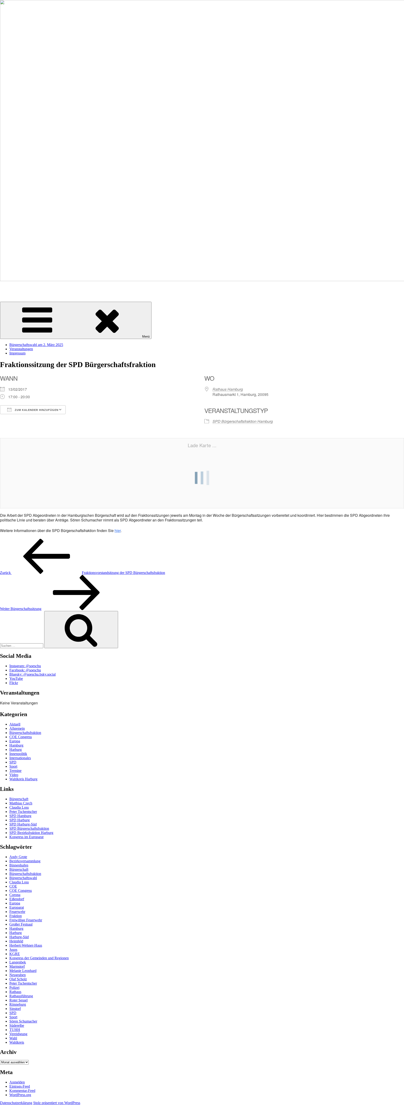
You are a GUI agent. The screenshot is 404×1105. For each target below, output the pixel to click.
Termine (15, 771)
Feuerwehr (17, 912)
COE (13, 886)
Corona (14, 895)
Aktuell (14, 724)
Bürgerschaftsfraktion (25, 733)
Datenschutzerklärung (16, 1103)
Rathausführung (21, 996)
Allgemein (17, 728)
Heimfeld (16, 941)
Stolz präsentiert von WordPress (56, 1103)
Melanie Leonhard (22, 971)
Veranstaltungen (21, 349)
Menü (146, 336)
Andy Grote (18, 857)
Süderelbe (16, 1025)
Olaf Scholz (18, 979)
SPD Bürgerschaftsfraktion (29, 828)
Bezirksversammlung (24, 861)
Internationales (20, 758)
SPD (12, 762)
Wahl (13, 1038)
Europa (14, 741)
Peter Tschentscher (23, 812)
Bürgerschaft (18, 799)
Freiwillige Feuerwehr (25, 920)
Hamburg (16, 745)
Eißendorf (16, 899)
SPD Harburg (19, 820)
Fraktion (15, 916)
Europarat (16, 907)
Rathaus (15, 992)
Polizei (14, 988)
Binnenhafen (18, 865)
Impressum (17, 353)
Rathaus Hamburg (228, 389)
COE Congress (20, 737)
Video (13, 775)
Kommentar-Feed (22, 1091)
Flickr (13, 683)
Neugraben (17, 975)
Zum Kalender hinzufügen (36, 410)
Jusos (13, 950)
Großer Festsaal (20, 924)
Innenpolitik (18, 754)
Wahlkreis (16, 1042)
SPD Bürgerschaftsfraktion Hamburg (243, 421)
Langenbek (17, 962)
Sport (13, 766)
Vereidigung (18, 1034)
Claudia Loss (19, 807)
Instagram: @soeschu (25, 666)
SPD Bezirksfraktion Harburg (31, 833)
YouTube (16, 679)
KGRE (14, 954)
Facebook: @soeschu (25, 670)
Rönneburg (17, 1004)
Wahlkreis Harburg (23, 779)
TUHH (14, 1030)
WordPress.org (20, 1095)
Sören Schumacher (14, 288)
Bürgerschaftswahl (23, 878)
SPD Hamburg (20, 816)
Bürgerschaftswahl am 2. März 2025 (36, 345)
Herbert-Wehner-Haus (25, 945)
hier (118, 530)
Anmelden (17, 1082)
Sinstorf (15, 1009)
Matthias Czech (20, 803)
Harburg (15, 750)
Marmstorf (17, 966)
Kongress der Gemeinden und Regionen (39, 958)
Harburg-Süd (19, 937)
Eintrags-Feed (19, 1086)
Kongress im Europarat (26, 837)
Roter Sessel (18, 1000)
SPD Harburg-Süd (23, 824)
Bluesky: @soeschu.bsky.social (32, 674)
